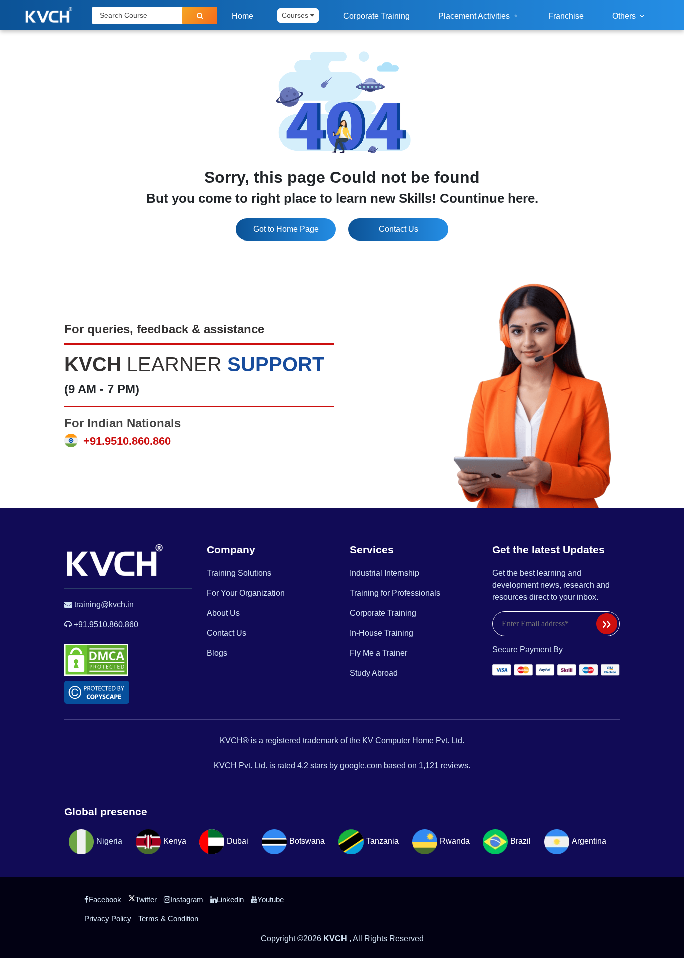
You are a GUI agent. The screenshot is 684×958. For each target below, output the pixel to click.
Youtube (270, 899)
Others (625, 16)
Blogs (217, 653)
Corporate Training (376, 16)
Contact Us (398, 229)
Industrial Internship (384, 573)
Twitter (146, 899)
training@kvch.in (104, 604)
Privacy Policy (107, 918)
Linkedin (230, 899)
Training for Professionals (395, 593)
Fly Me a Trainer (378, 653)
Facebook (105, 899)
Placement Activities (475, 16)
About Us (223, 613)
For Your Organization (246, 593)
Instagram (186, 899)
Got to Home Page (286, 229)
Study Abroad (374, 673)
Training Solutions (239, 573)
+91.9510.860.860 (125, 441)
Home (242, 16)
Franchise (566, 16)
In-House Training (381, 633)
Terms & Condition (168, 918)
